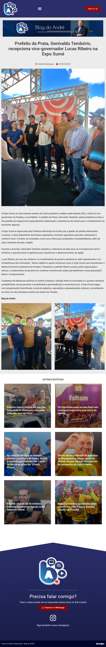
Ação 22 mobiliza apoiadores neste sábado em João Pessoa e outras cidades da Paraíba (77, 506)
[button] (40, 9)
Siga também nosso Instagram (53, 625)
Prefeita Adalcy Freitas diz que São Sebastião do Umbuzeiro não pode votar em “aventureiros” (26, 410)
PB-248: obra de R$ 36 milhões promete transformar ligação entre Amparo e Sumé (26, 506)
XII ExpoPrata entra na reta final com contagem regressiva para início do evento (78, 410)
